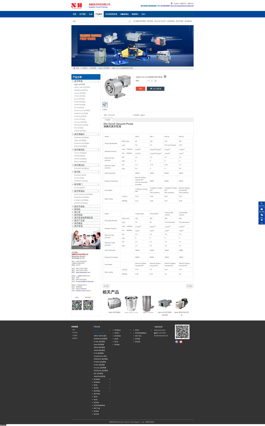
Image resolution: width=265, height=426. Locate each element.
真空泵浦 (78, 226)
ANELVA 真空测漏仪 (80, 146)
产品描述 (107, 120)
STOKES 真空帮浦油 (81, 203)
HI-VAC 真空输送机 (80, 153)
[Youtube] (180, 341)
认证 (90, 14)
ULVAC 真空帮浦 (79, 119)
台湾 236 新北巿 (81, 261)
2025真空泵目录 (111, 14)
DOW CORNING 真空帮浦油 (83, 194)
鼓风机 (77, 209)
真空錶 (77, 172)
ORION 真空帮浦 (79, 102)
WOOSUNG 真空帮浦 (81, 125)
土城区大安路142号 (78, 263)
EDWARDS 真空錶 (80, 175)
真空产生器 (79, 220)
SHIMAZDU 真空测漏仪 (81, 143)
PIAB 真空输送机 (79, 156)
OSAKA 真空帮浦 (79, 105)
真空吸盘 (78, 223)
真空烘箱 (78, 215)
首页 (74, 14)
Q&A (143, 14)
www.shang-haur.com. (162, 335)
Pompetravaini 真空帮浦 (82, 110)
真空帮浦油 (79, 191)
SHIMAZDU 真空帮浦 (81, 113)
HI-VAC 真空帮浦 (79, 96)
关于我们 (82, 14)
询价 (140, 89)
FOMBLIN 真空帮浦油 (81, 200)
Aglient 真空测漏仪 (80, 140)
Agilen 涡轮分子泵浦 (131, 312)
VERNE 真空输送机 (80, 159)
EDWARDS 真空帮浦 (81, 90)
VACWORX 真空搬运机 (81, 168)
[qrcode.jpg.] (182, 332)
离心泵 (77, 212)
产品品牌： (136, 115)
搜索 (129, 21)
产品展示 (99, 14)
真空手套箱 (79, 206)
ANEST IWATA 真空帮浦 (82, 87)
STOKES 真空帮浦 (80, 116)
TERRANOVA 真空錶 (81, 181)
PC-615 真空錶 (79, 178)
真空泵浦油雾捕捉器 (83, 217)
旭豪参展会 (124, 14)
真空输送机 (79, 149)
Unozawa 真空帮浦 (80, 122)
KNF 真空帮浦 (78, 128)
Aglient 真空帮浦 (79, 84)
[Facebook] (176, 341)
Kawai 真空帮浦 (79, 99)
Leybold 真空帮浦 (80, 93)
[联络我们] (85, 238)
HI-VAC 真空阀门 (79, 187)
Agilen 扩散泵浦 (148, 312)
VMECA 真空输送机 (80, 161)
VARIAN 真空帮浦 (80, 131)
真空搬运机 (79, 165)
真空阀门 (78, 184)
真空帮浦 (78, 81)
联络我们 (135, 14)
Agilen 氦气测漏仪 (114, 312)
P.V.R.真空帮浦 (79, 107)
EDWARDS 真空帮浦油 (81, 197)
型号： (106, 115)
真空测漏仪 (79, 134)
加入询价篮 (157, 89)
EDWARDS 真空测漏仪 (81, 137)
